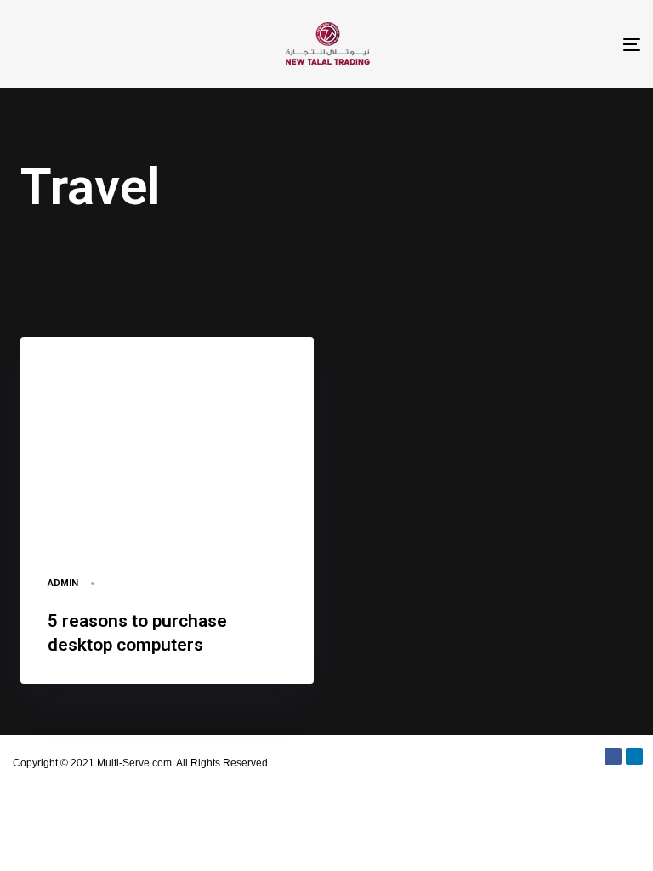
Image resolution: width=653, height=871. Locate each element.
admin (63, 583)
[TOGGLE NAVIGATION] (535, 44)
